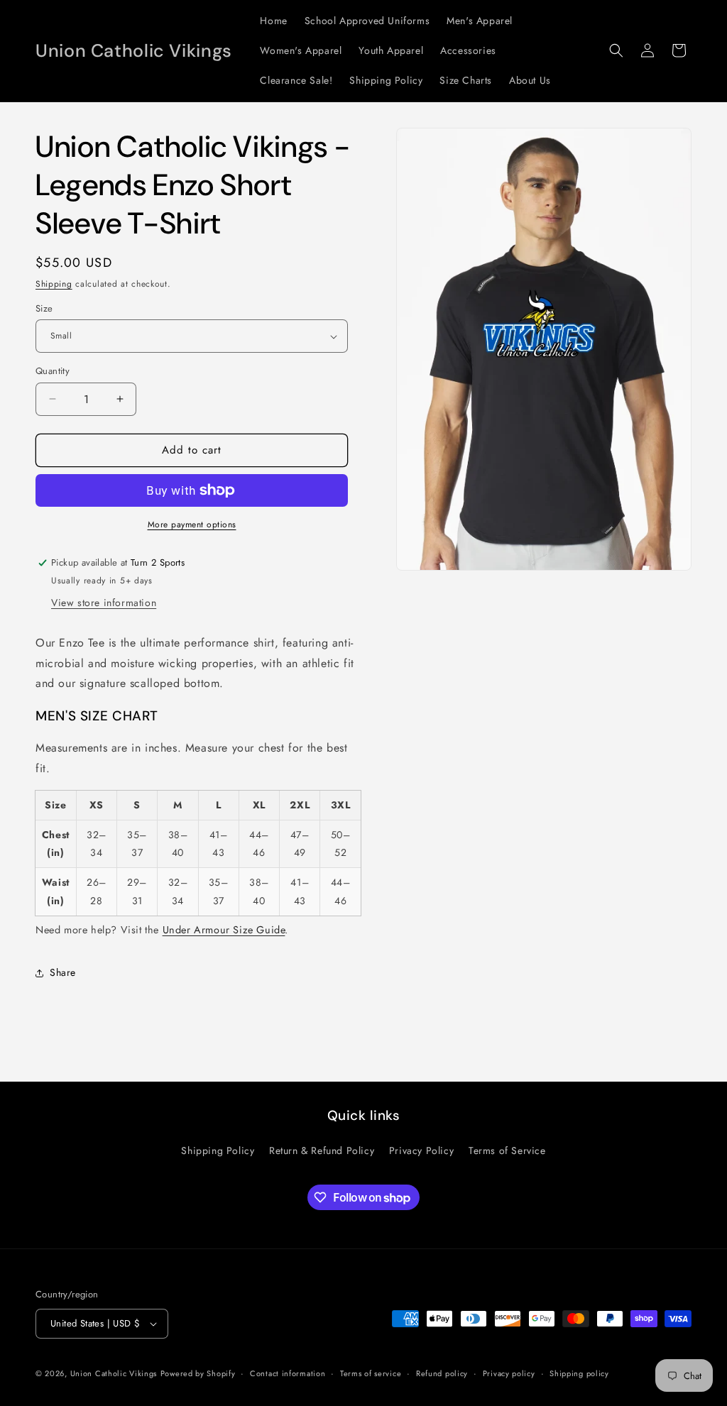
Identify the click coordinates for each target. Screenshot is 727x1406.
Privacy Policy (421, 1150)
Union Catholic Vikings (113, 1373)
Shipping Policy (217, 1150)
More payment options (192, 524)
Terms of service (370, 1373)
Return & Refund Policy (321, 1150)
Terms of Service (507, 1150)
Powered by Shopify (198, 1373)
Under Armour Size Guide (224, 930)
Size (44, 308)
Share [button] (63, 972)
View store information (103, 602)
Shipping (53, 284)
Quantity (52, 371)
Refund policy (442, 1373)
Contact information (287, 1373)
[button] (616, 50)
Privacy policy (509, 1373)
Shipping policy (579, 1373)
